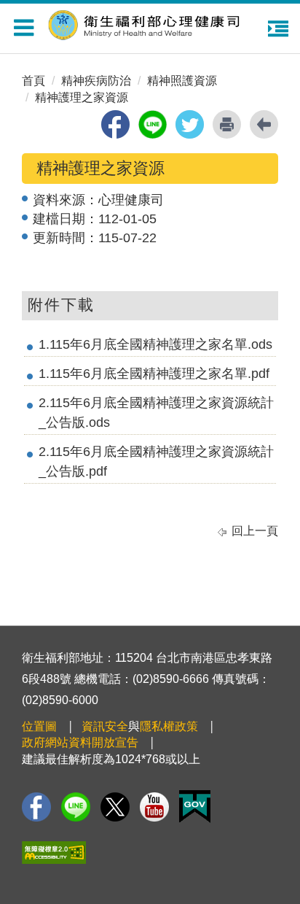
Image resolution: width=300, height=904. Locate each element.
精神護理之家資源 (81, 97)
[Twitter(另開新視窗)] (115, 807)
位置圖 (39, 726)
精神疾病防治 (96, 80)
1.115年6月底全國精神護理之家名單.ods (155, 344)
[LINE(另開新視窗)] (75, 807)
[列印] (227, 124)
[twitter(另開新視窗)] (189, 124)
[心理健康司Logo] (153, 23)
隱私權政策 (169, 726)
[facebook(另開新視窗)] (115, 124)
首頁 (33, 80)
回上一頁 (255, 531)
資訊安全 (105, 726)
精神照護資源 (182, 80)
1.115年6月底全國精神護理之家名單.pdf (154, 373)
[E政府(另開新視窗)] (194, 806)
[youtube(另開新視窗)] (154, 807)
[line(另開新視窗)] (152, 124)
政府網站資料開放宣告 (80, 742)
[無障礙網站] (54, 852)
